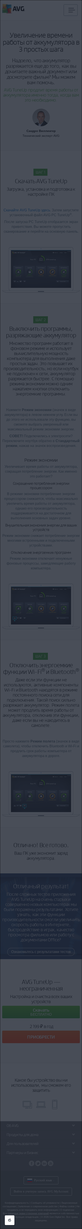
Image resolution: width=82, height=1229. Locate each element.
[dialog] (41, 614)
